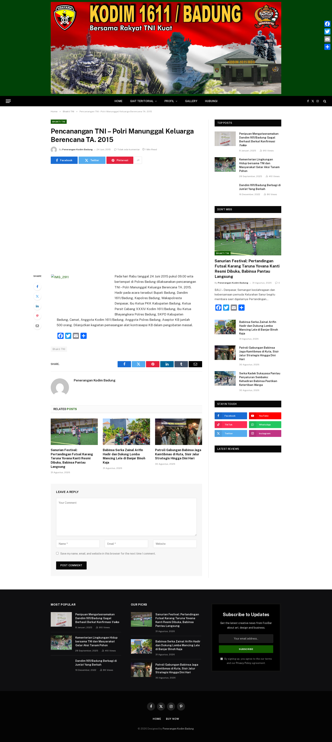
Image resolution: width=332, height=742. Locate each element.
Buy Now (172, 718)
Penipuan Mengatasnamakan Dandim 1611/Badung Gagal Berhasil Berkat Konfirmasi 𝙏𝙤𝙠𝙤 (259, 139)
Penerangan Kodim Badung (77, 149)
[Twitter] (37, 296)
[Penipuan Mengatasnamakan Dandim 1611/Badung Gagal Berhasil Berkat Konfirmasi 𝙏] (225, 138)
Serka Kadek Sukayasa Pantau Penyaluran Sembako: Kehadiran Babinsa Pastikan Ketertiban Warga (259, 379)
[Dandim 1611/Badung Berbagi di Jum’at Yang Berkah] (225, 190)
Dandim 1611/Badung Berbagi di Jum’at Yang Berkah (260, 187)
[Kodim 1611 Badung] (166, 48)
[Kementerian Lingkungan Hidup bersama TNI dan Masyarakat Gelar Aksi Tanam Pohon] (225, 164)
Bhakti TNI (58, 122)
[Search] (324, 101)
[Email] (37, 325)
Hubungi (211, 101)
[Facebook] (37, 286)
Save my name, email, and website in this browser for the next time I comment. (108, 553)
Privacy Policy (243, 663)
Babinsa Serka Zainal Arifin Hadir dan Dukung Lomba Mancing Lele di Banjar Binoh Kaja (124, 456)
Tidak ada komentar (128, 149)
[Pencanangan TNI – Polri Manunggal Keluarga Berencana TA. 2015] (126, 218)
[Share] (327, 47)
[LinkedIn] (37, 306)
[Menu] (8, 101)
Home (118, 101)
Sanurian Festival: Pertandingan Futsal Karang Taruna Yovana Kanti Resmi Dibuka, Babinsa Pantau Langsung (72, 458)
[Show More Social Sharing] (138, 160)
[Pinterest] (37, 316)
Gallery (191, 101)
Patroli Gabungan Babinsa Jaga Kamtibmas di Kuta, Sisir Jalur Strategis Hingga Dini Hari (178, 454)
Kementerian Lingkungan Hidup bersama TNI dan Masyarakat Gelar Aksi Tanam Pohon (259, 165)
